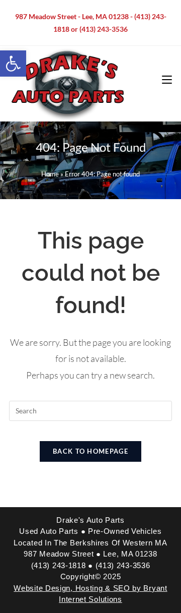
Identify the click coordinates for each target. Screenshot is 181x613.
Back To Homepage (90, 451)
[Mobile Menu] (167, 79)
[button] (13, 63)
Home (50, 174)
